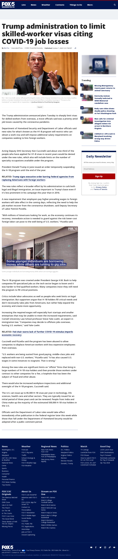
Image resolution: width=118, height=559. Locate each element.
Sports (4, 468)
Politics (64, 446)
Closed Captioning (28, 535)
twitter (100, 547)
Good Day (105, 446)
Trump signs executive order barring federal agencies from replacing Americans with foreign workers (38, 178)
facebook (96, 547)
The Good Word (8, 519)
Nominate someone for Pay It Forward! (107, 459)
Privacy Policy (101, 187)
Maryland (5, 455)
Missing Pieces (7, 526)
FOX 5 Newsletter (28, 513)
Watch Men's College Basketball (49, 516)
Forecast (25, 450)
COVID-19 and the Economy (34, 48)
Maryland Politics (67, 452)
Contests (25, 521)
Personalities (26, 510)
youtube (91, 547)
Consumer (6, 474)
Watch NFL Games (48, 497)
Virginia (4, 452)
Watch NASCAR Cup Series (48, 509)
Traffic (24, 455)
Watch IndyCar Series (49, 513)
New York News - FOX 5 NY (47, 451)
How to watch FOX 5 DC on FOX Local (88, 459)
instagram (105, 547)
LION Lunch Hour (106, 450)
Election (64, 458)
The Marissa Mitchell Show (9, 498)
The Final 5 (6, 508)
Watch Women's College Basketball (48, 521)
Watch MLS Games (48, 528)
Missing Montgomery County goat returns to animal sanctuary (104, 88)
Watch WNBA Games (49, 525)
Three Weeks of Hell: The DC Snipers (9, 523)
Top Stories (6, 485)
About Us (26, 491)
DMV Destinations (107, 452)
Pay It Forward (105, 455)
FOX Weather (26, 465)
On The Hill (6, 510)
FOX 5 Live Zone (8, 516)
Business (5, 471)
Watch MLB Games (48, 505)
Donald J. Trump (67, 463)
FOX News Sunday (9, 482)
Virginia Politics (66, 455)
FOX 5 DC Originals (6, 493)
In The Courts (7, 513)
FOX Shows (85, 455)
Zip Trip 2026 (105, 463)
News (5, 446)
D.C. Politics (65, 450)
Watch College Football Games (47, 501)
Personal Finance (8, 479)
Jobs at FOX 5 (27, 532)
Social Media (26, 518)
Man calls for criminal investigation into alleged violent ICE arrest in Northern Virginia (104, 123)
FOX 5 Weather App (29, 463)
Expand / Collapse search (114, 4)
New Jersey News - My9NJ (48, 460)
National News (7, 463)
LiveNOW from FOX (88, 452)
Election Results (67, 461)
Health (4, 476)
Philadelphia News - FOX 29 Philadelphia (48, 455)
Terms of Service (100, 189)
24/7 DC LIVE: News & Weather (9, 459)
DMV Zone (6, 502)
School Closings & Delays (28, 459)
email (114, 547)
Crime (4, 465)
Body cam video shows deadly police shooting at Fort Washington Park (105, 110)
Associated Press (17, 48)
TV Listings (85, 450)
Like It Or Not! (7, 505)
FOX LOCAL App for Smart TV (29, 503)
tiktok (110, 547)
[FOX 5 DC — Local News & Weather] (9, 5)
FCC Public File (27, 524)
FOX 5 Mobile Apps (29, 515)
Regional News (49, 446)
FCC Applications (28, 526)
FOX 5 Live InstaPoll (29, 495)
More (89, 5)
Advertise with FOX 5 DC (29, 498)
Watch (84, 446)
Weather (26, 446)
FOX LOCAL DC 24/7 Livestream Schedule (88, 464)
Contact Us (26, 507)
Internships (26, 529)
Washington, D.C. (8, 450)
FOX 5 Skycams (27, 452)
